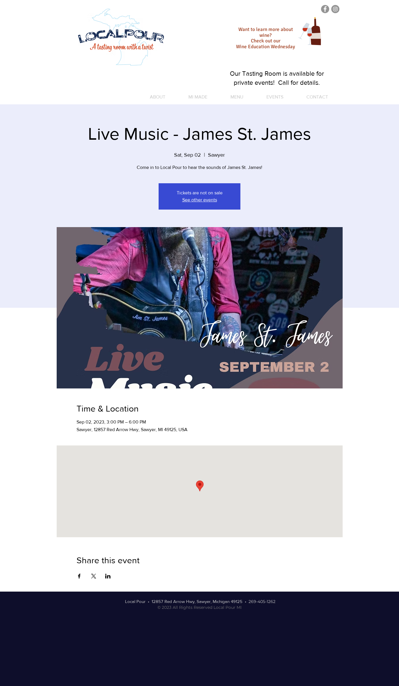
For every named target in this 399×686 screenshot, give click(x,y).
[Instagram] (335, 9)
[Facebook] (325, 9)
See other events (199, 199)
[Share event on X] (93, 576)
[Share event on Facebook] (79, 576)
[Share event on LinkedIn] (108, 576)
